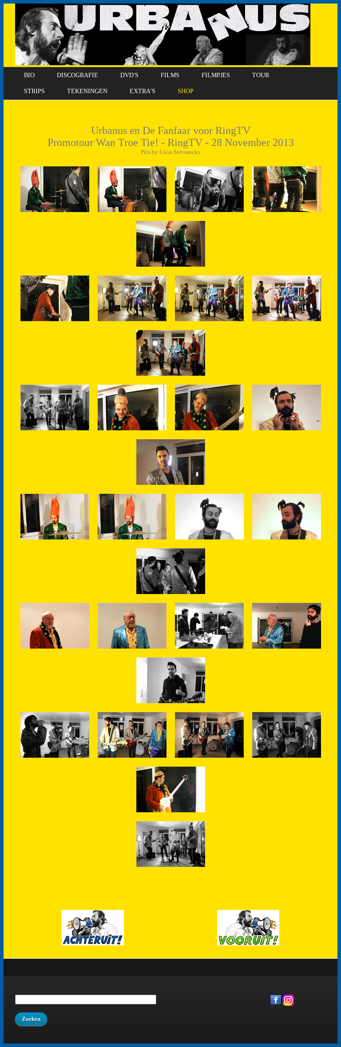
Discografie (77, 75)
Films (170, 75)
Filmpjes (216, 75)
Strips (34, 91)
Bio (29, 75)
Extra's (142, 91)
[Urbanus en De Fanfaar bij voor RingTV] (209, 650)
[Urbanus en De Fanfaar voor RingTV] (55, 213)
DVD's (129, 75)
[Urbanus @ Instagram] (288, 1003)
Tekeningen (87, 91)
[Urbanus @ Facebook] (276, 1003)
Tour (260, 75)
